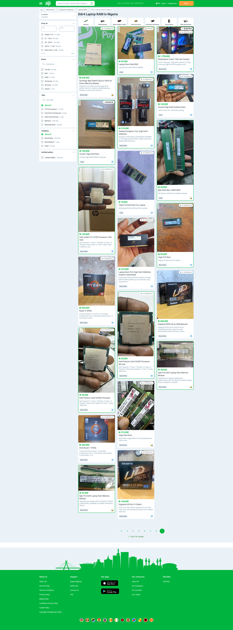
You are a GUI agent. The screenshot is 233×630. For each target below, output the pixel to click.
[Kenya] (81, 620)
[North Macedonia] (151, 620)
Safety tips (74, 586)
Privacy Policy (44, 595)
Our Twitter (136, 595)
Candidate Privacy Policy (48, 603)
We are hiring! (44, 586)
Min (43, 28)
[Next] (162, 531)
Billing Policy (44, 599)
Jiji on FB (135, 581)
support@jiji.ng (76, 581)
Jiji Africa (166, 581)
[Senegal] (111, 620)
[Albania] (146, 620)
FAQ (71, 595)
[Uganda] (87, 620)
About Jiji (42, 581)
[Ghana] (99, 620)
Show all (48, 105)
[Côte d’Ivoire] (116, 620)
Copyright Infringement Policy (50, 612)
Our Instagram (137, 586)
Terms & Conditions (46, 590)
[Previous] (109, 531)
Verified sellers (54, 157)
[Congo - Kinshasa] (134, 620)
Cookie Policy (44, 608)
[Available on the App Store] (109, 583)
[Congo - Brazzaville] (140, 620)
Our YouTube (137, 590)
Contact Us (74, 590)
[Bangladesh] (122, 620)
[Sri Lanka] (128, 620)
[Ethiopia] (105, 620)
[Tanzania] (93, 620)
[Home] (48, 3)
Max (61, 28)
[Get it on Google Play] (110, 591)
